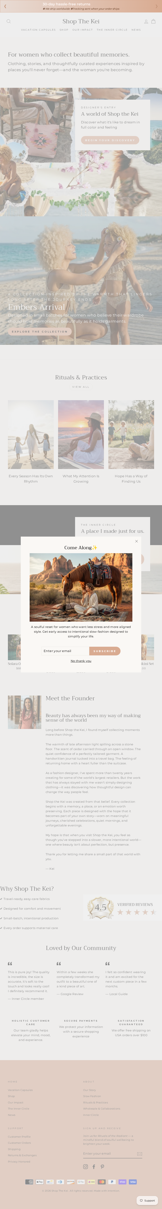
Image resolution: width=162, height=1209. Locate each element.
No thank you (81, 661)
